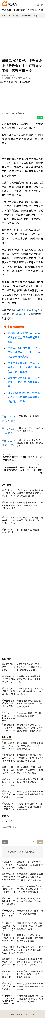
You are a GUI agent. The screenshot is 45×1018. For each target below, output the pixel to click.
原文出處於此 (18, 314)
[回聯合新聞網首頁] (4, 3)
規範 (4, 842)
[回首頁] (10, 3)
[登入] (38, 4)
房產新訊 (7, 10)
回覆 (40, 842)
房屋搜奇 (32, 10)
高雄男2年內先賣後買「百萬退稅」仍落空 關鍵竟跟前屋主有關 (24, 337)
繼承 (17, 15)
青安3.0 (7, 15)
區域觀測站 (19, 10)
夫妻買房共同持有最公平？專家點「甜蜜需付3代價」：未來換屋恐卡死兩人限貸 (24, 352)
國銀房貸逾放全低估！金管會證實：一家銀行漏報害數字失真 (24, 382)
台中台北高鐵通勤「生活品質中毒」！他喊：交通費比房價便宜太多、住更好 (24, 367)
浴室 (38, 15)
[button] (41, 4)
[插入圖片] (34, 842)
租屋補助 (27, 15)
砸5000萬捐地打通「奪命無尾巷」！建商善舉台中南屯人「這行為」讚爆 (24, 397)
